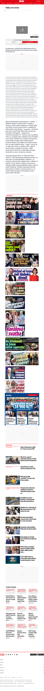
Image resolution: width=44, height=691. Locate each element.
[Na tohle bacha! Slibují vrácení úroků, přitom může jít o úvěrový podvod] (13, 520)
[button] (33, 655)
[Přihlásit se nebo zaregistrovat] (42, 1)
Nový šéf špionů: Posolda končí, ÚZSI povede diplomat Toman (10, 420)
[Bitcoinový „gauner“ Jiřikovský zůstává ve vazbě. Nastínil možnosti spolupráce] (13, 460)
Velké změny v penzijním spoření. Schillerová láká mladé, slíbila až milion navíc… (27, 549)
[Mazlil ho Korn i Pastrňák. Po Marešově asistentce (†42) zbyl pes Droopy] (13, 511)
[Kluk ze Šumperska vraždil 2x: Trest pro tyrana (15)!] (13, 450)
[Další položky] (42, 3)
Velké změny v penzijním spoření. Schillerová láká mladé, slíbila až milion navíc (21, 420)
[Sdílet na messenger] (34, 37)
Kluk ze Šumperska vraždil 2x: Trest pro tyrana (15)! (27, 448)
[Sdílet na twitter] (33, 37)
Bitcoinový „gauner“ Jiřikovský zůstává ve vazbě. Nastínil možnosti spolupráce (33, 420)
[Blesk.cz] (21, 1)
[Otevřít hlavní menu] (1, 1)
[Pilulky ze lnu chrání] (18, 17)
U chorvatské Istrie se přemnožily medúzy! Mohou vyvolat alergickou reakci (28, 558)
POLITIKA (8, 395)
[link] (6, 654)
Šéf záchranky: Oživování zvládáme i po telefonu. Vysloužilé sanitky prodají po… (27, 490)
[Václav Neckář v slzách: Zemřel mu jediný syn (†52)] (13, 470)
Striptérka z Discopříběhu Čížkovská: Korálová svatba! (28, 528)
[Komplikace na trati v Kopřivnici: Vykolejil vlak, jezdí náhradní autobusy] (13, 501)
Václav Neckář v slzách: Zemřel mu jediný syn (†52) (27, 467)
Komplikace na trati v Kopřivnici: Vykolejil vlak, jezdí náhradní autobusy (27, 499)
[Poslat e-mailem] (37, 37)
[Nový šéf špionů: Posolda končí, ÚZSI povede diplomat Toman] (13, 540)
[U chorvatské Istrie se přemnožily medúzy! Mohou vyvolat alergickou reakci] (13, 560)
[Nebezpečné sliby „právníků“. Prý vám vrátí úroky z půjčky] (13, 480)
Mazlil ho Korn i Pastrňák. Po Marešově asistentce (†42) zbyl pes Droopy (28, 509)
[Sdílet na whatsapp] (36, 37)
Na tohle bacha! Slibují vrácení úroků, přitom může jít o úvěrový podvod (28, 519)
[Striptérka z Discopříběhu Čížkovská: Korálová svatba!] (13, 530)
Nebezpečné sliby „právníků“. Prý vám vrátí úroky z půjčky (27, 478)
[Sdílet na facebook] (31, 37)
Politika (7, 416)
